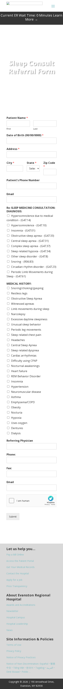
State (31, 163)
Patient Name (17, 118)
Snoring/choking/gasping (27, 288)
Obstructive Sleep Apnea (26, 298)
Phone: (11, 454)
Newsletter (12, 611)
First (9, 128)
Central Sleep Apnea (24, 345)
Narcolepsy (18, 314)
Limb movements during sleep (30, 309)
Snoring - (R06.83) (22, 261)
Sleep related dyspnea (25, 350)
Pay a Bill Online (15, 554)
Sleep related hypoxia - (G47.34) (31, 251)
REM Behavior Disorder (26, 376)
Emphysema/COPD (23, 402)
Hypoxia (16, 418)
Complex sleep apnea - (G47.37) (30, 246)
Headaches (18, 340)
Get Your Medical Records (20, 567)
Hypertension (19, 386)
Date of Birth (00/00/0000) (25, 135)
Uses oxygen (19, 423)
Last (35, 128)
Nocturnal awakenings (25, 366)
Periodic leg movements (26, 329)
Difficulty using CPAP (24, 361)
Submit (13, 516)
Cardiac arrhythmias (23, 355)
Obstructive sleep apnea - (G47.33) (32, 236)
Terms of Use (13, 644)
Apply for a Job (14, 579)
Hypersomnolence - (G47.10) (29, 225)
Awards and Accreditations (20, 604)
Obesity (16, 407)
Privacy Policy (13, 651)
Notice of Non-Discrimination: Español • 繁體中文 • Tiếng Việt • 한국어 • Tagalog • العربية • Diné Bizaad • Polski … (30, 667)
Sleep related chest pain (26, 335)
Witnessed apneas (22, 304)
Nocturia (16, 412)
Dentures (17, 428)
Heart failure (19, 371)
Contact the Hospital (17, 573)
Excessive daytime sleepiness (29, 319)
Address (13, 149)
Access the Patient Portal (20, 560)
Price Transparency (16, 586)
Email (10, 194)
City (10, 163)
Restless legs (19, 293)
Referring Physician (20, 440)
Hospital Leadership (17, 623)
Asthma (16, 397)
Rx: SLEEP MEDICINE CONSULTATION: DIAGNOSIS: (31, 209)
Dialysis (16, 433)
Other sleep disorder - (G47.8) (29, 256)
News (9, 630)
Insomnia (17, 381)
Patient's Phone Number (23, 180)
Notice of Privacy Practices (21, 657)
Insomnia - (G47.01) (23, 230)
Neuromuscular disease (26, 392)
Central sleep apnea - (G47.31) (30, 241)
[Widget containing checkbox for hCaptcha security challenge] (31, 500)
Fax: (9, 468)
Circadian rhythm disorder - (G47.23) (33, 267)
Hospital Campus (15, 617)
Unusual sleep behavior (26, 324)
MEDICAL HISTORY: (19, 283)
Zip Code (49, 164)
